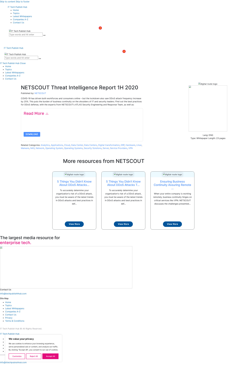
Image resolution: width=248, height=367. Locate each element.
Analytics (45, 145)
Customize (16, 356)
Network (40, 148)
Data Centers (90, 145)
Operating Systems (73, 148)
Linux (139, 145)
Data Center (77, 145)
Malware (25, 148)
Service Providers (118, 148)
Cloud (67, 145)
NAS (32, 148)
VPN (130, 148)
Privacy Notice (102, 126)
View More (74, 224)
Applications (57, 145)
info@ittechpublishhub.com (13, 362)
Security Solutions (93, 148)
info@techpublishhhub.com (13, 293)
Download (32, 134)
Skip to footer (22, 1)
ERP (123, 145)
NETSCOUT (40, 93)
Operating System (54, 148)
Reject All (34, 356)
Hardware (130, 145)
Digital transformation (109, 145)
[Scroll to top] (1, 365)
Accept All (50, 356)
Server (106, 148)
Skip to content (7, 1)
